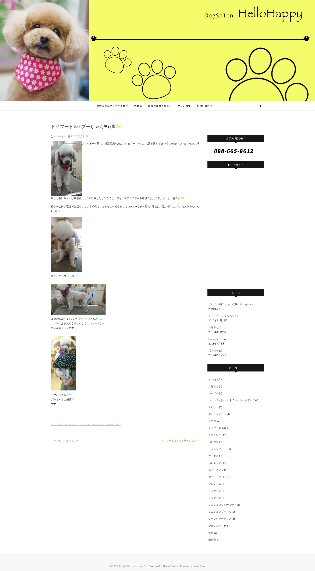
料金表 (138, 105)
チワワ (212, 421)
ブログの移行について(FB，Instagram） (231, 304)
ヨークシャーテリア (219, 518)
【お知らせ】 (216, 350)
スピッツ (213, 407)
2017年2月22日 (79, 136)
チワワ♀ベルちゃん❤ (65, 440)
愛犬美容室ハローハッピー (77, 104)
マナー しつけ (216, 476)
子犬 (210, 532)
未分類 (212, 539)
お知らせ (213, 386)
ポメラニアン (216, 469)
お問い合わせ (205, 105)
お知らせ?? (214, 327)
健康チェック (114, 424)
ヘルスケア (99, 424)
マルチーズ (214, 483)
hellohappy (59, 136)
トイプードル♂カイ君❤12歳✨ (180, 440)
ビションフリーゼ (218, 448)
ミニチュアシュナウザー (222, 504)
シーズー (213, 393)
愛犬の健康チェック (160, 105)
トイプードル (71, 424)
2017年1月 (214, 379)
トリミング (86, 424)
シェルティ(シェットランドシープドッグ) (232, 400)
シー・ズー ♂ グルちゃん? (223, 315)
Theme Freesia (170, 566)
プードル (213, 456)
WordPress (199, 566)
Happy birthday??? (218, 338)
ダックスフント (217, 414)
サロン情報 (184, 105)
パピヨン (213, 442)
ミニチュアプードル (219, 511)
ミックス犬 (214, 490)
